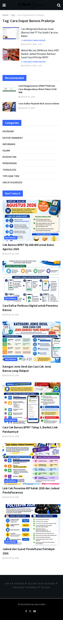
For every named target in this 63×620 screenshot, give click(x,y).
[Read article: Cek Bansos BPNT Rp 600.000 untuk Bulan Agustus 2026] (31, 220)
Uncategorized (12, 182)
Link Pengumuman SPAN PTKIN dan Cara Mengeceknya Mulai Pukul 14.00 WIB (37, 89)
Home (5, 15)
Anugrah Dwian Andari (34, 40)
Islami (6, 150)
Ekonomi (8, 131)
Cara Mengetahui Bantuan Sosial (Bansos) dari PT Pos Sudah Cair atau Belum (39, 32)
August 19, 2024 (27, 97)
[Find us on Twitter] (30, 611)
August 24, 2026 (11, 436)
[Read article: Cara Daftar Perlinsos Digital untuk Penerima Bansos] (31, 281)
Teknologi (9, 169)
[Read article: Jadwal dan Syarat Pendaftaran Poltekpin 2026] (31, 524)
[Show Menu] (4, 5)
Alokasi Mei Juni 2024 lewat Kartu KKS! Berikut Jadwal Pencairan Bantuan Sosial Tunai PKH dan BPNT (40, 54)
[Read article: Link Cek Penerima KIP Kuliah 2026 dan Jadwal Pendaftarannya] (31, 463)
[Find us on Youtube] (34, 611)
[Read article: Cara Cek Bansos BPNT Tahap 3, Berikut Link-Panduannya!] (31, 403)
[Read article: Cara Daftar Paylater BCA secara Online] (9, 107)
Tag (13, 15)
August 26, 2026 (11, 254)
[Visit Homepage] (31, 5)
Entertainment (13, 137)
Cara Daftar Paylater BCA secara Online (38, 103)
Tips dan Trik (11, 176)
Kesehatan (9, 156)
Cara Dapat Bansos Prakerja (30, 15)
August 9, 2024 (29, 44)
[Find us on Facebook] (26, 611)
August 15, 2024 (27, 108)
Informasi (9, 144)
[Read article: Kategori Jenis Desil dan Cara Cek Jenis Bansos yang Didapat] (31, 342)
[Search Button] (58, 5)
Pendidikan (10, 163)
